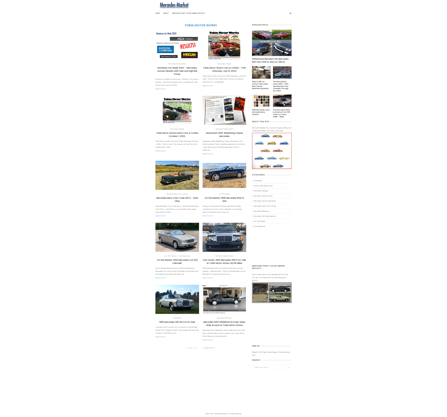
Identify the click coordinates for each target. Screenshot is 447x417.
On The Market (224, 194)
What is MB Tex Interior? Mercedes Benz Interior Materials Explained (260, 85)
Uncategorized (184, 256)
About (166, 13)
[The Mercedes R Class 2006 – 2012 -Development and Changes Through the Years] (282, 72)
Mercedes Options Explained (265, 201)
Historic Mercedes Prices (263, 186)
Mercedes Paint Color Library (177, 194)
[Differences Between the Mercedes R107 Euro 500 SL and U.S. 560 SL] (272, 43)
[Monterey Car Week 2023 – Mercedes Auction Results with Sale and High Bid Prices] (177, 45)
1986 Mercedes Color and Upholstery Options (261, 112)
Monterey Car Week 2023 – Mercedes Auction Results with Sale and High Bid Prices (177, 71)
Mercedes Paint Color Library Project (188, 13)
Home (157, 13)
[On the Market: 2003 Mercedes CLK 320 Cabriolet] (177, 237)
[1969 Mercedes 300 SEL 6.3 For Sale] (177, 299)
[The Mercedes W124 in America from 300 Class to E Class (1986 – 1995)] (282, 101)
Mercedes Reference (224, 318)
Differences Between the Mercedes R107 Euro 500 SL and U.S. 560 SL (270, 60)
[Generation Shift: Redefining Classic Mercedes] (224, 110)
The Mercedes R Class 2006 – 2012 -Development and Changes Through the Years (281, 86)
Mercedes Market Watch (177, 64)
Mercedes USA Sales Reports (265, 216)
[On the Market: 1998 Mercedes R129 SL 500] (224, 175)
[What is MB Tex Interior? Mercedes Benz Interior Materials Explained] (261, 72)
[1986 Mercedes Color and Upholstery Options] (261, 101)
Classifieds (177, 318)
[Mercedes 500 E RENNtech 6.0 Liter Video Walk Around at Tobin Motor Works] (224, 299)
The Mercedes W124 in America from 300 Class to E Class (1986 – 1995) (281, 113)
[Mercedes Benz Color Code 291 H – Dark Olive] (177, 175)
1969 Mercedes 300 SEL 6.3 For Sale (177, 322)
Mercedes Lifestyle (224, 64)
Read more (159, 89)
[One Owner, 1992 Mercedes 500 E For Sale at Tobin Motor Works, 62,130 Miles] (224, 237)
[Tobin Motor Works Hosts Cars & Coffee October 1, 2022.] (177, 110)
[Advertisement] (272, 246)
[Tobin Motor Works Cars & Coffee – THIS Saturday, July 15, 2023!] (224, 45)
